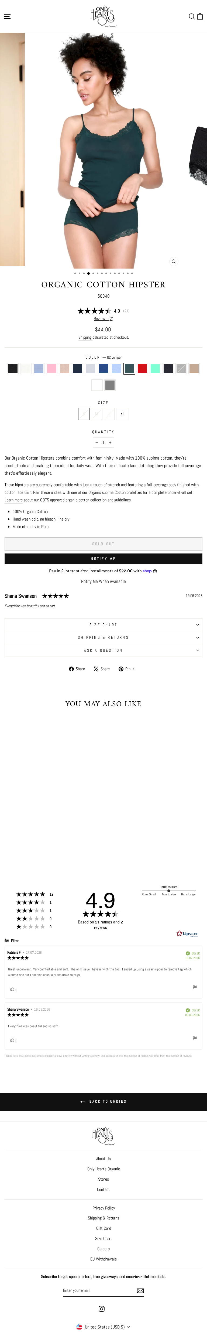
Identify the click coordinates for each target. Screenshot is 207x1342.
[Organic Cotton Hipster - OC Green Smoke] (36, 856)
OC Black (13, 368)
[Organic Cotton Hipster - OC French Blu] (52, 850)
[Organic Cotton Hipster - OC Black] (8, 850)
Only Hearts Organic (103, 1169)
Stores (103, 1179)
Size (103, 402)
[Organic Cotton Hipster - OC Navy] (30, 856)
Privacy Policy (103, 1208)
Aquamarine (155, 368)
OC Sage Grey (90, 368)
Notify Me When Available (103, 581)
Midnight (77, 368)
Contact (103, 1189)
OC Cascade (38, 368)
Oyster (194, 368)
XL (122, 414)
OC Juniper (129, 368)
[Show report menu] (195, 988)
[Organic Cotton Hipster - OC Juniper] (64, 850)
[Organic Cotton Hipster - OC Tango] (70, 850)
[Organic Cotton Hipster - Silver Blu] (49, 856)
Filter (14, 940)
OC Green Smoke (181, 368)
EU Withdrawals (103, 1259)
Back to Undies (107, 1101)
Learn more (14, 500)
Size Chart (103, 1238)
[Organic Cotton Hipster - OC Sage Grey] (46, 850)
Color (103, 357)
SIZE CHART (103, 624)
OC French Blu (103, 368)
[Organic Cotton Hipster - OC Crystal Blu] (58, 850)
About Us (103, 1158)
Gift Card (103, 1228)
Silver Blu (97, 385)
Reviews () (103, 318)
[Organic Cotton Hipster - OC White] (15, 850)
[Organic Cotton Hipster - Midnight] (39, 850)
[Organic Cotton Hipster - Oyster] (43, 856)
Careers (103, 1249)
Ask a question (103, 650)
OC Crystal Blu (116, 368)
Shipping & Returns (103, 637)
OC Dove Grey (110, 385)
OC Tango (142, 368)
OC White (25, 368)
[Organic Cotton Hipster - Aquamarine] (77, 850)
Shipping (85, 337)
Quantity (103, 431)
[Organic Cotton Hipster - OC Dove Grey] (55, 856)
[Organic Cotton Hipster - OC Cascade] (21, 850)
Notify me (103, 558)
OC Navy (168, 368)
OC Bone (64, 368)
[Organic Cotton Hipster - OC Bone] (33, 850)
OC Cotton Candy (51, 368)
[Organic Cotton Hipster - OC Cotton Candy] (27, 850)
